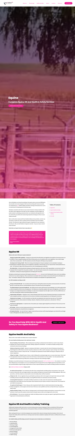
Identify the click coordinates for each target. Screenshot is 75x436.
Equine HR (53, 207)
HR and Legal (31, 3)
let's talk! (52, 216)
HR (17, 205)
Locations (53, 3)
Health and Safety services (48, 361)
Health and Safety (40, 3)
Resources (60, 3)
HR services (38, 274)
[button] (68, 3)
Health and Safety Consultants (17, 367)
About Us (25, 3)
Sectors (47, 3)
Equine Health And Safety (55, 210)
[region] (13, 428)
